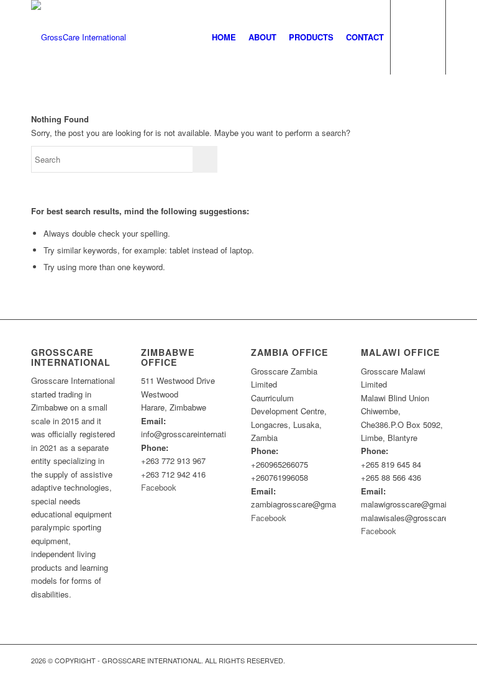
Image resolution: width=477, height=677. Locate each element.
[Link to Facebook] (436, 660)
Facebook (158, 487)
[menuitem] (224, 37)
